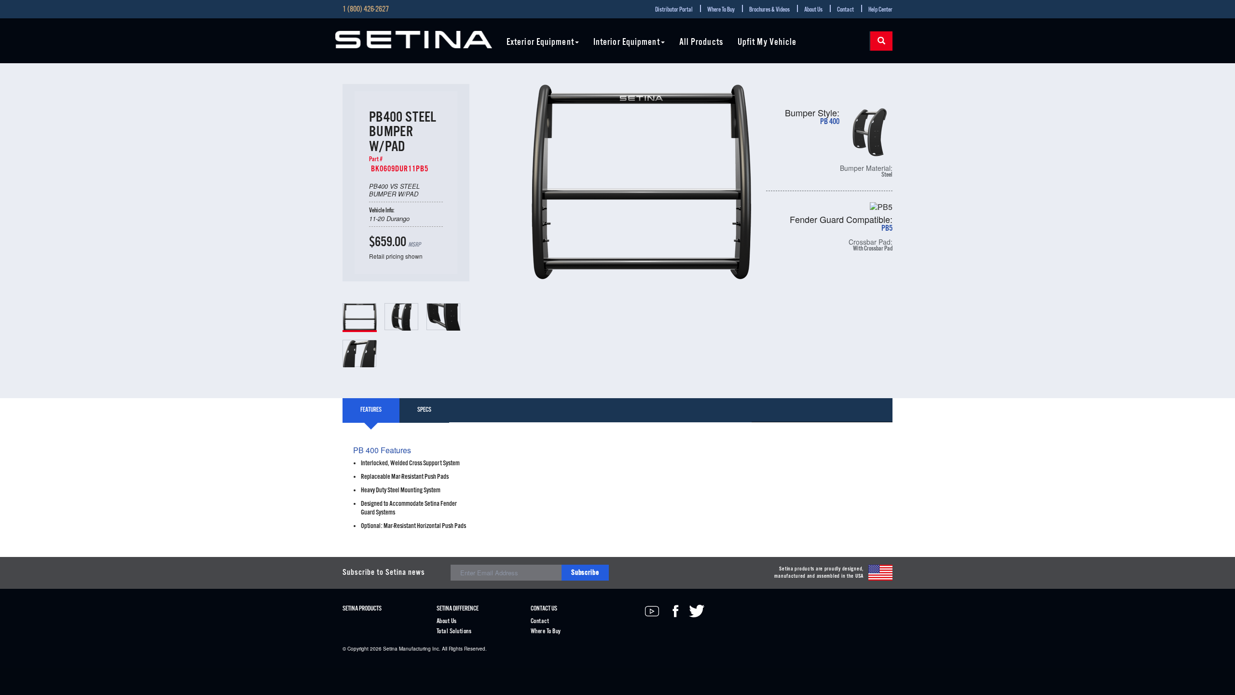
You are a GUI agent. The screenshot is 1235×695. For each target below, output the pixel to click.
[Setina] (413, 40)
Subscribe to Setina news (384, 573)
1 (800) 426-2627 (366, 9)
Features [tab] (371, 410)
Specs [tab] (424, 410)
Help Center (880, 10)
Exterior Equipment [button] (540, 42)
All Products (701, 42)
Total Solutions (454, 631)
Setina (390, 648)
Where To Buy (721, 10)
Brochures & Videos (769, 10)
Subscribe (585, 572)
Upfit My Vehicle (767, 42)
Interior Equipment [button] (626, 42)
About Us (813, 10)
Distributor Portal (674, 10)
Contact (845, 10)
